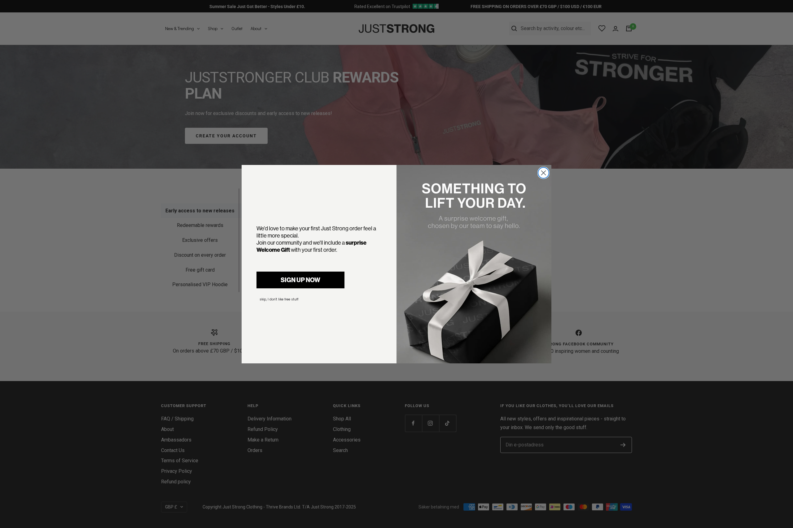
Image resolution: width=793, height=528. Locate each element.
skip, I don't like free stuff (279, 299)
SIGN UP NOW (300, 280)
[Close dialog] (543, 172)
